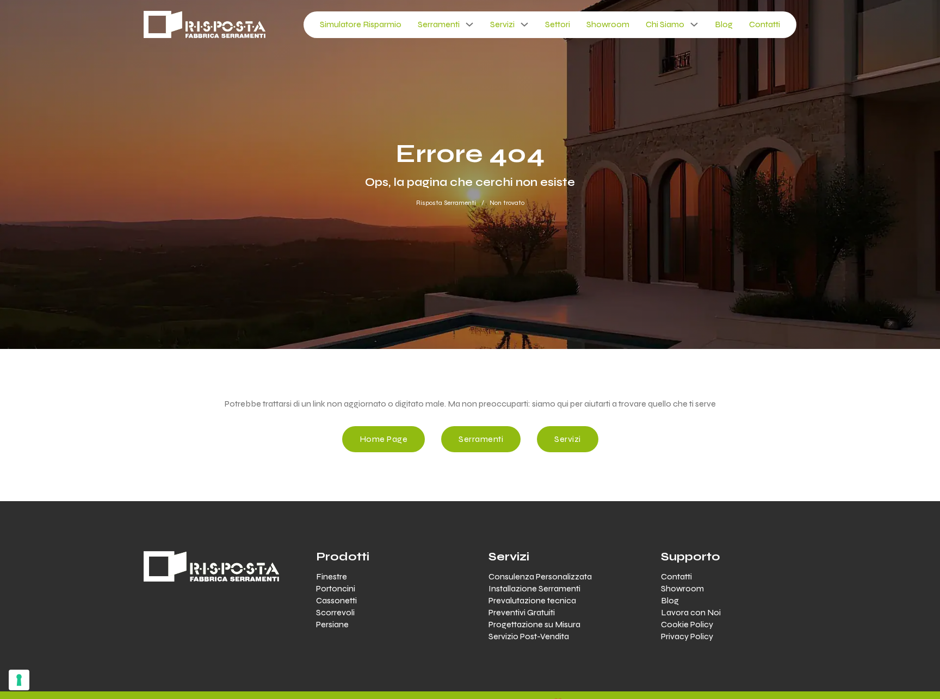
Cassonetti (336, 600)
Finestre (331, 576)
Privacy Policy (687, 636)
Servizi (502, 24)
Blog (724, 24)
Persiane (332, 624)
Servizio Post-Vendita (528, 636)
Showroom (607, 24)
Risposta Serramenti (446, 203)
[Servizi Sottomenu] (524, 24)
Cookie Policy (687, 624)
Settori (557, 24)
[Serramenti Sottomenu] (469, 24)
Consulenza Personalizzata (540, 576)
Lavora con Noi (691, 612)
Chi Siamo (665, 24)
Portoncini (335, 588)
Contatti (764, 24)
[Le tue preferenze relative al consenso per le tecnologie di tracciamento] (19, 680)
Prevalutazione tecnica (532, 600)
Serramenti (439, 24)
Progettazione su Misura (534, 624)
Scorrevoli (335, 612)
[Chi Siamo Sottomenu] (694, 24)
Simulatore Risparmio (360, 24)
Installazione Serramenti (534, 588)
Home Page (384, 439)
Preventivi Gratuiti (521, 612)
